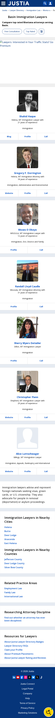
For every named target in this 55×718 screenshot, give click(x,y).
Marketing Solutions (27, 713)
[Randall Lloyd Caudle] (27, 271)
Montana (46, 10)
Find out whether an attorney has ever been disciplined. (24, 619)
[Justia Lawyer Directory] (41, 677)
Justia (4, 10)
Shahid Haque (27, 116)
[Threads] (29, 677)
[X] (37, 677)
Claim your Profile (13, 649)
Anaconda (9, 539)
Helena (8, 527)
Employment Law (13, 588)
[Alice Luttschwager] (27, 438)
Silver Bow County (13, 567)
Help (27, 698)
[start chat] (48, 712)
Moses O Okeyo (27, 229)
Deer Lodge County (14, 563)
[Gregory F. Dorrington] (27, 157)
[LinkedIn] (14, 677)
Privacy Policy (27, 708)
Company (27, 693)
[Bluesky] (33, 677)
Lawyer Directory (17, 10)
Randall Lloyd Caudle (27, 286)
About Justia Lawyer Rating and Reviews (25, 657)
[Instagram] (25, 677)
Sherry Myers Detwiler (27, 343)
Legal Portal (27, 689)
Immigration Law (33, 10)
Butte (7, 531)
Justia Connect (27, 684)
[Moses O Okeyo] (27, 214)
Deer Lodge (10, 535)
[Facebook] (21, 677)
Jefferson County (13, 559)
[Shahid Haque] (27, 100)
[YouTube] (17, 677)
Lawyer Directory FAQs (16, 645)
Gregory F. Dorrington (27, 173)
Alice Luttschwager (27, 453)
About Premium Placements (18, 653)
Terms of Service (27, 703)
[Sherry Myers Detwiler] (27, 327)
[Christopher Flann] (27, 381)
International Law (13, 596)
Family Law (9, 592)
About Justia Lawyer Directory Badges (24, 641)
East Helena (10, 543)
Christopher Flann (27, 397)
